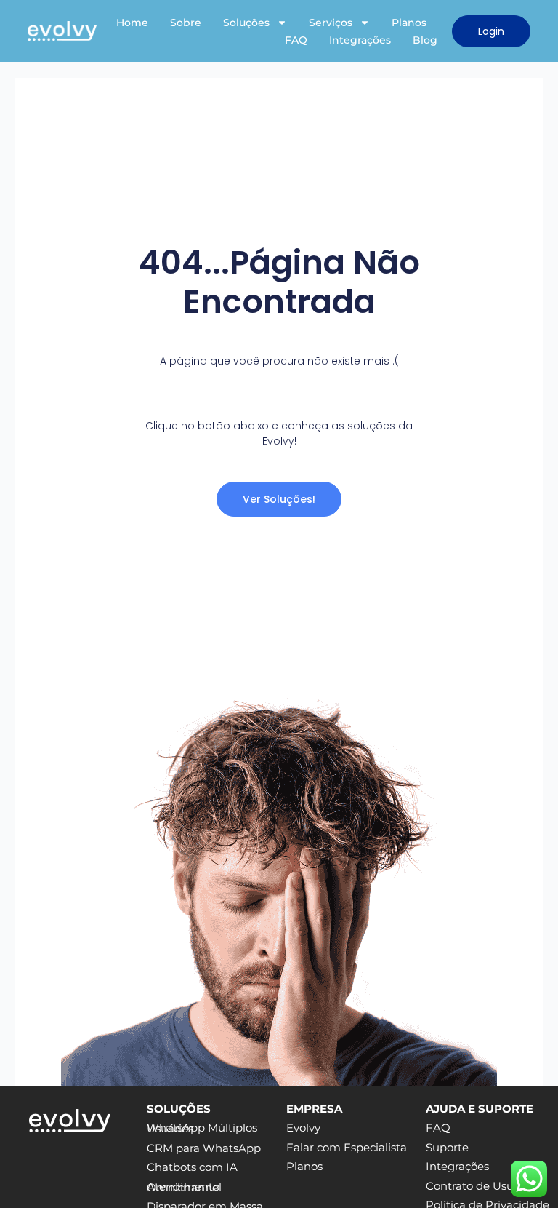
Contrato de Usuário (480, 1186)
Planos (409, 22)
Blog (425, 40)
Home (132, 22)
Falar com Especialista (346, 1147)
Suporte (447, 1147)
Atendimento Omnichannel (184, 1187)
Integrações (360, 40)
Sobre (185, 22)
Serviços (330, 22)
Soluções (246, 22)
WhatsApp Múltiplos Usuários (202, 1128)
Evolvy (303, 1128)
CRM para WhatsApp (204, 1148)
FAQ (296, 40)
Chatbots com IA (192, 1167)
